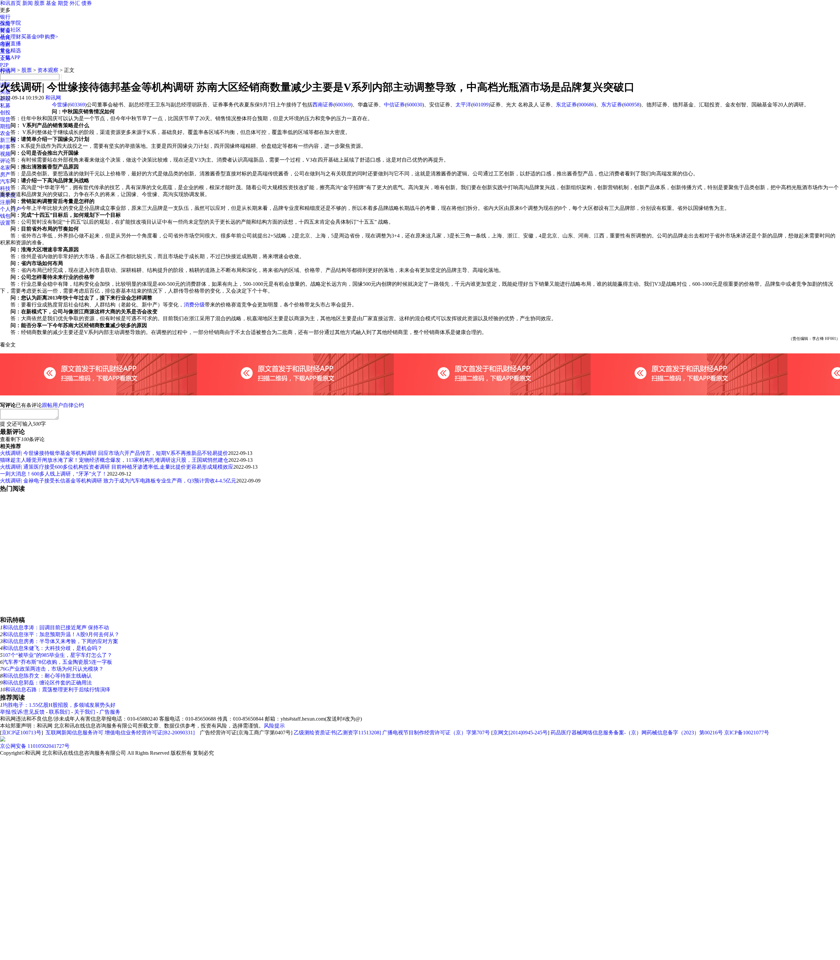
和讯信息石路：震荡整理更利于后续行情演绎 (57, 689)
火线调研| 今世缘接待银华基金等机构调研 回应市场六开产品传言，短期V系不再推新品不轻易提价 (114, 453)
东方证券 (611, 104)
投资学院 (10, 23)
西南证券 (322, 104)
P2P (4, 65)
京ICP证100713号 (21, 732)
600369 (343, 104)
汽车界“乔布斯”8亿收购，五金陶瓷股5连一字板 (57, 662)
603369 (77, 104)
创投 (5, 112)
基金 (51, 3)
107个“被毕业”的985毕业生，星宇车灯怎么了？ (57, 655)
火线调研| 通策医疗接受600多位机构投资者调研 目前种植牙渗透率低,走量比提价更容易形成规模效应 (116, 467)
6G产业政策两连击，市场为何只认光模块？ (53, 669)
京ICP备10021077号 (746, 732)
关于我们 (84, 712)
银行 (5, 17)
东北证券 (566, 104)
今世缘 (60, 104)
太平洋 (463, 104)
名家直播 (10, 43)
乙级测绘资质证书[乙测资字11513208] (337, 732)
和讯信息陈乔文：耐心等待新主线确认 (47, 676)
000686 (586, 104)
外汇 (75, 3)
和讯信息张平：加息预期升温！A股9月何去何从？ (61, 634)
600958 (632, 104)
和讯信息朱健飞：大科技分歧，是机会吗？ (52, 648)
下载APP (10, 57)
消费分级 (194, 304)
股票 (39, 3)
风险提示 (274, 725)
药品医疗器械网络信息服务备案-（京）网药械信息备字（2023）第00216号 (637, 732)
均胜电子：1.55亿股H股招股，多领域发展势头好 (59, 705)
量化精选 (10, 50)
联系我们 (59, 712)
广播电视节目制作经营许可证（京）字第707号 (436, 732)
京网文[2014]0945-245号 (520, 732)
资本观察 (47, 70)
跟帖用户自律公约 (63, 405)
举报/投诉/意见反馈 (22, 712)
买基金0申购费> (39, 36)
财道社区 (10, 30)
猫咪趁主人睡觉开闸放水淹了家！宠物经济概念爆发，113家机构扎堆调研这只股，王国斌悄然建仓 (114, 460)
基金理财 (10, 36)
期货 (63, 3)
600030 (414, 104)
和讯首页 (10, 3)
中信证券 (394, 104)
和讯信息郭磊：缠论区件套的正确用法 (47, 682)
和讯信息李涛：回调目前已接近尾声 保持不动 (56, 627)
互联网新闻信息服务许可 (74, 732)
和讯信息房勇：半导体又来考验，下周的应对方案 (60, 641)
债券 (86, 3)
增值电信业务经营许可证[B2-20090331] (150, 732)
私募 (5, 105)
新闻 (27, 3)
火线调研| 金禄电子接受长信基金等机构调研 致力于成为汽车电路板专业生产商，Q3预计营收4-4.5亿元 (118, 480)
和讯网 (8, 70)
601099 (481, 104)
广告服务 (109, 712)
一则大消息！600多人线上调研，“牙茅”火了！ (53, 474)
